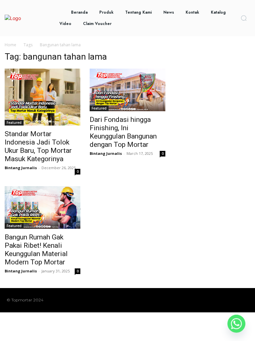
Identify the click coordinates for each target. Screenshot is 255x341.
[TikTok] (223, 300)
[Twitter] (234, 300)
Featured (14, 122)
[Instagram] (212, 300)
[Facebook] (202, 300)
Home (10, 45)
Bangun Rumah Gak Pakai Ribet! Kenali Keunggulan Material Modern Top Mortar (36, 249)
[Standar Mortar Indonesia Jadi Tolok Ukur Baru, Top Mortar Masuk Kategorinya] (42, 97)
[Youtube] (244, 300)
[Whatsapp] (236, 324)
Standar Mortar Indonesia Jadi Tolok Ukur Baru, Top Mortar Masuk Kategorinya (38, 146)
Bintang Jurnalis (21, 167)
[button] (243, 18)
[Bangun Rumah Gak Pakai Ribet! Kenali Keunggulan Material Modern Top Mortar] (42, 207)
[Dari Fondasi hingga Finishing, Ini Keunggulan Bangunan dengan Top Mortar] (127, 90)
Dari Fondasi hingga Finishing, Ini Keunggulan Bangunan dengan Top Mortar (123, 132)
